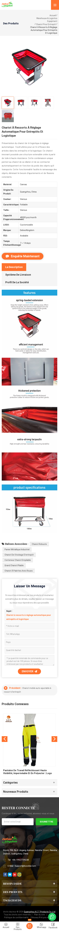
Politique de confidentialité (16, 917)
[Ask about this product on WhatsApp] (52, 917)
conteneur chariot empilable (18, 560)
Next (54, 739)
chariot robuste (39, 544)
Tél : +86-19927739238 (18, 860)
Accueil (53, 15)
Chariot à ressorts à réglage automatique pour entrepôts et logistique (28, 617)
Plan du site (39, 914)
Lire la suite (29, 745)
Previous (4, 739)
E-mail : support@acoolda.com (22, 866)
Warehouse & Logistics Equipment (46, 19)
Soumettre (46, 821)
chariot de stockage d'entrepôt (19, 555)
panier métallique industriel (17, 549)
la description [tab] (14, 267)
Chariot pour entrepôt (46, 24)
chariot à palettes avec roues (19, 571)
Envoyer (28, 671)
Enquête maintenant (25, 256)
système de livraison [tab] (18, 274)
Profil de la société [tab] (17, 282)
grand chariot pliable (14, 565)
